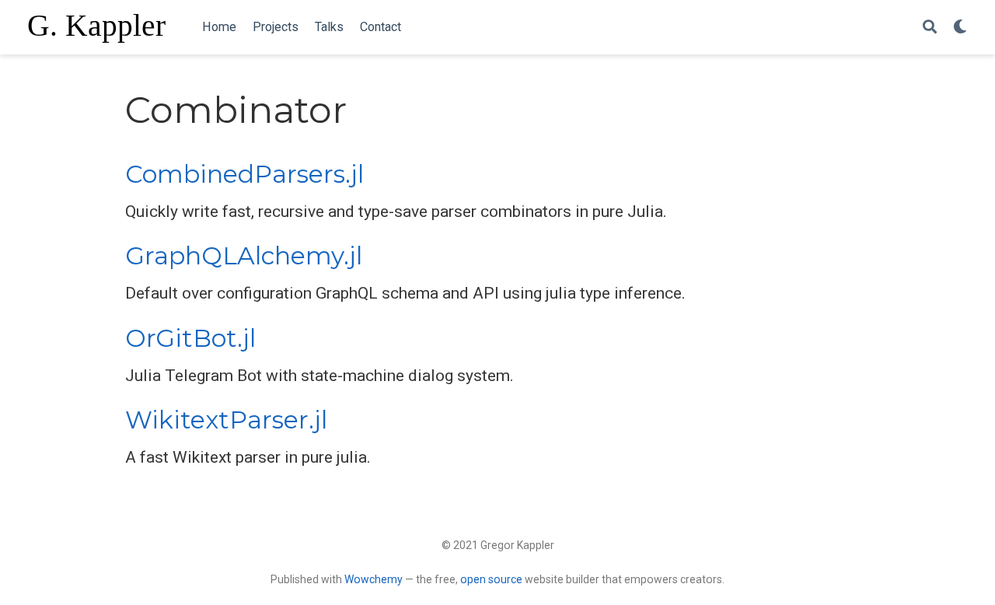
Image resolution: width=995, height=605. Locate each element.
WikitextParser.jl (226, 420)
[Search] (930, 28)
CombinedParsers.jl (244, 174)
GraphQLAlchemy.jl (243, 256)
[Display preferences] (960, 28)
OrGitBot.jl (190, 338)
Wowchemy (373, 579)
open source (491, 579)
